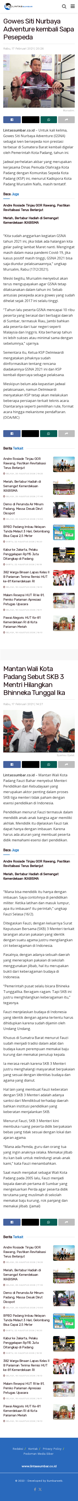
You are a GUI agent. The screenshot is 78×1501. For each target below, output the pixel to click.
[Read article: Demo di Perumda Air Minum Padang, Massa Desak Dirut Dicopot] (64, 510)
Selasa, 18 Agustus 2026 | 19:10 (23, 632)
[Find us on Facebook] (35, 1489)
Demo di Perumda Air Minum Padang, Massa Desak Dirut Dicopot (23, 508)
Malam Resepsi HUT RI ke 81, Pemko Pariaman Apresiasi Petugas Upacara (23, 599)
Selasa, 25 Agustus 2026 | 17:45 (24, 496)
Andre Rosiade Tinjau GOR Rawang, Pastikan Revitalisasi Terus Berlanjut (24, 463)
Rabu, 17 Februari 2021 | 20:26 (23, 48)
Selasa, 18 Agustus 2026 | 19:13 (23, 587)
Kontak (33, 1448)
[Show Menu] (73, 6)
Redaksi (18, 1448)
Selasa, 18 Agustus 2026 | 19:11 (23, 610)
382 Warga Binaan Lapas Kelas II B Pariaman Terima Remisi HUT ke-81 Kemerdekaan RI (26, 576)
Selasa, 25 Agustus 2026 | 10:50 (24, 519)
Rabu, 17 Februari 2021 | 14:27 (23, 704)
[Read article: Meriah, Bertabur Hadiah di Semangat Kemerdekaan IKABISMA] (64, 487)
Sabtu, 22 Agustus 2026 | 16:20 (23, 541)
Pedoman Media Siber (38, 1453)
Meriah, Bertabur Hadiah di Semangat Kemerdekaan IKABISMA (22, 486)
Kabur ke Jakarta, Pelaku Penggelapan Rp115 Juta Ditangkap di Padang (21, 554)
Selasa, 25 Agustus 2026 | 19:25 (24, 473)
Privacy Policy (52, 1448)
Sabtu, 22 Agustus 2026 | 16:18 (23, 564)
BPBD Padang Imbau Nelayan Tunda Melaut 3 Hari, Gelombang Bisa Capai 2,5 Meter (26, 531)
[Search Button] (64, 6)
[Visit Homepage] (18, 6)
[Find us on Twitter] (40, 1489)
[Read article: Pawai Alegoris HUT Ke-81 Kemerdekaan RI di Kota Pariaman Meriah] (64, 623)
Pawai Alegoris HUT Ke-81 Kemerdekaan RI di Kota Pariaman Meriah (22, 622)
